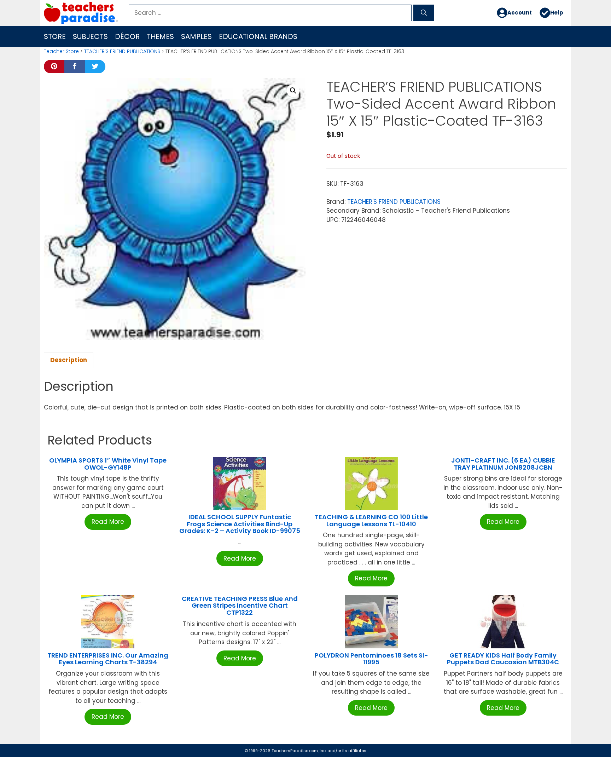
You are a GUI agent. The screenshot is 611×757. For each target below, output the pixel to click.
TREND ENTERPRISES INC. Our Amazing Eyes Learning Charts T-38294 (107, 659)
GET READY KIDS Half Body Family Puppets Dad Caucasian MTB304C (503, 659)
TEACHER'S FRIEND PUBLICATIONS (122, 51)
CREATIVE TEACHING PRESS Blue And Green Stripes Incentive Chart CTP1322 (240, 605)
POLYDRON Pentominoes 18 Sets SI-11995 (371, 659)
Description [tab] (68, 360)
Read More (108, 521)
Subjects (90, 36)
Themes (160, 36)
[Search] (423, 13)
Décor (127, 36)
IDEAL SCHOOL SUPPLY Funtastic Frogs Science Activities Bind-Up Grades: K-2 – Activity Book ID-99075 (239, 523)
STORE (55, 36)
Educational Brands (258, 36)
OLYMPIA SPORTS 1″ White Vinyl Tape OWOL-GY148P (108, 464)
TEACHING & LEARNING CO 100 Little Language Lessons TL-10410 (371, 520)
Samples (196, 36)
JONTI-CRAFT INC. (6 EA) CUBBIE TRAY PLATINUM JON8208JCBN (503, 464)
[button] (293, 90)
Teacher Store (61, 51)
